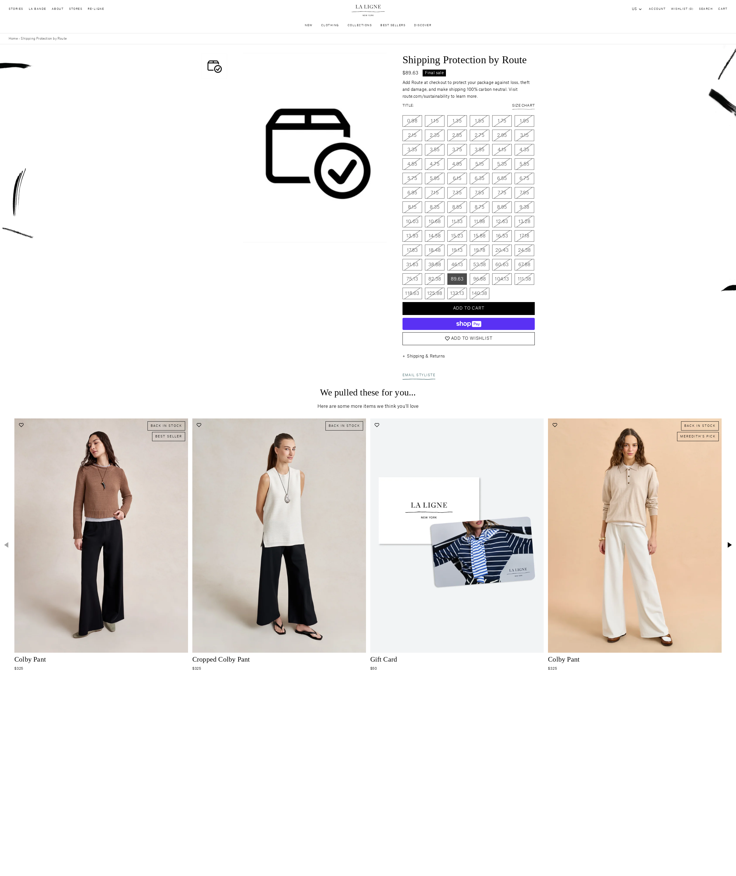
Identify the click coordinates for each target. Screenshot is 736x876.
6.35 (480, 178)
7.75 (502, 193)
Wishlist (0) (682, 9)
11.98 (479, 221)
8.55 (457, 207)
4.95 (457, 164)
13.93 (412, 236)
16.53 (502, 236)
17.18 (525, 236)
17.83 (412, 250)
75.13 (412, 279)
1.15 (435, 121)
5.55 (525, 164)
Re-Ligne (96, 9)
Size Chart (523, 105)
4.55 (412, 164)
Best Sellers (392, 25)
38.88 (434, 264)
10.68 (435, 221)
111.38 (524, 279)
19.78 (480, 250)
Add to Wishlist (471, 339)
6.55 (502, 178)
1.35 (457, 121)
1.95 (524, 121)
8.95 (502, 207)
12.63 (502, 221)
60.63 (502, 264)
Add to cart (468, 308)
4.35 (525, 149)
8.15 (412, 207)
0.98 (412, 121)
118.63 (412, 293)
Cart (722, 9)
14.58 (435, 236)
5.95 (435, 178)
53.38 (479, 264)
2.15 (412, 135)
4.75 (435, 164)
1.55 (479, 121)
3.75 (457, 149)
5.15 (479, 164)
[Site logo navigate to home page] (368, 10)
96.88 (479, 279)
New (309, 25)
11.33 (457, 221)
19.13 (457, 250)
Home (13, 38)
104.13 (502, 279)
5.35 (502, 164)
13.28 (524, 221)
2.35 (435, 135)
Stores (75, 9)
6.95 (412, 193)
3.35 (412, 149)
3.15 (524, 135)
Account (657, 9)
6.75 (524, 178)
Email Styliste (418, 375)
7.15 (435, 193)
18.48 (435, 250)
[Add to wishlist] (21, 425)
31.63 (412, 264)
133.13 (457, 293)
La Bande (37, 9)
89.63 (457, 279)
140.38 (479, 293)
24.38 (524, 250)
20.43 (502, 250)
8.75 (479, 207)
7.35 (457, 193)
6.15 (457, 178)
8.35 (435, 207)
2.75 (479, 135)
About (58, 9)
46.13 (457, 264)
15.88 (480, 236)
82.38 (434, 279)
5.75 (412, 178)
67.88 (524, 264)
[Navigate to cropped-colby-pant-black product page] (279, 535)
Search (706, 9)
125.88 (434, 293)
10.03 (412, 221)
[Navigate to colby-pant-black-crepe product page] (101, 535)
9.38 (525, 207)
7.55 (479, 193)
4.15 (502, 149)
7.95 (524, 193)
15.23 (457, 236)
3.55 (435, 149)
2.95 (502, 135)
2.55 (457, 135)
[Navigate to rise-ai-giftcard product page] (457, 535)
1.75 (502, 121)
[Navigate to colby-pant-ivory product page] (635, 535)
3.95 (480, 149)
